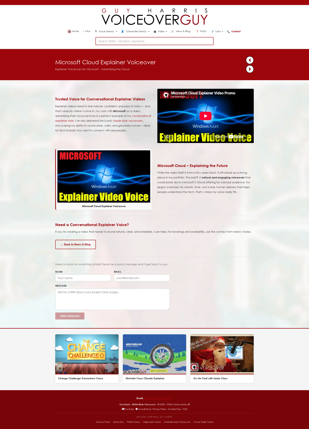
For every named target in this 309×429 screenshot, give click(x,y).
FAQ (185, 409)
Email (117, 271)
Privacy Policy (159, 409)
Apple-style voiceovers (128, 120)
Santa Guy (118, 421)
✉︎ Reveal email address (158, 398)
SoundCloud (144, 409)
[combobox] (154, 41)
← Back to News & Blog (75, 244)
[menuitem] (106, 32)
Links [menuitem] (217, 31)
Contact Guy (174, 409)
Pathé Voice (133, 421)
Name (59, 271)
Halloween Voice (152, 421)
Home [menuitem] (75, 31)
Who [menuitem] (87, 31)
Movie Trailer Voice (203, 421)
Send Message (69, 315)
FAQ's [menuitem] (201, 31)
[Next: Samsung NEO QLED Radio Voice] (250, 69)
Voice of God (103, 421)
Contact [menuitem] (234, 31)
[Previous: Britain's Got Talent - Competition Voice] (250, 60)
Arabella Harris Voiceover (177, 421)
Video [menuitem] (160, 31)
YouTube (129, 409)
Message (61, 285)
